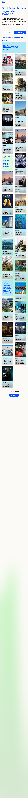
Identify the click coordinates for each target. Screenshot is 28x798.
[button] (20, 32)
